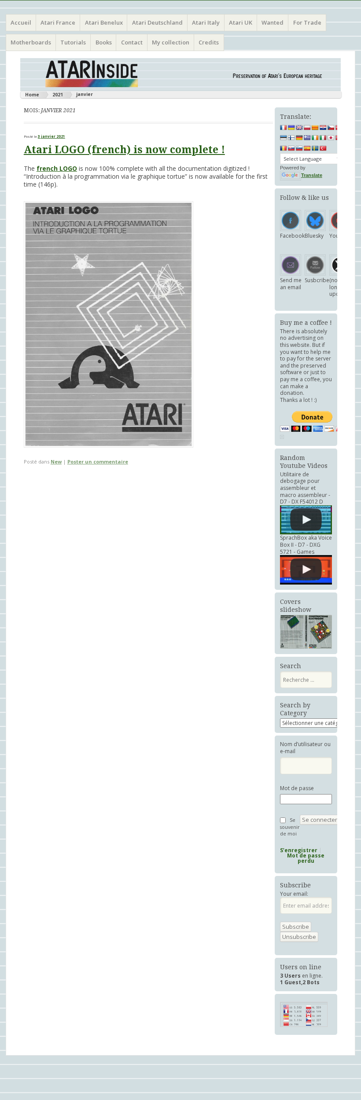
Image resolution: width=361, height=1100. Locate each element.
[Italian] (323, 138)
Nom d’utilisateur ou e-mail (305, 747)
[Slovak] (291, 148)
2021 (57, 95)
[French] (283, 128)
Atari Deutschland (157, 22)
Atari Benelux (104, 22)
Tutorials (73, 42)
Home (32, 95)
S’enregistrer (298, 850)
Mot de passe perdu (305, 858)
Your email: (294, 894)
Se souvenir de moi (290, 827)
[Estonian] (283, 138)
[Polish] (307, 128)
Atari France (58, 22)
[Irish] (315, 138)
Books (104, 42)
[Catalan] (315, 128)
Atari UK (240, 22)
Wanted (273, 22)
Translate (311, 175)
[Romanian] (283, 148)
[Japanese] (331, 138)
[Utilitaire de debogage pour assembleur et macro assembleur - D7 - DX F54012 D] (306, 520)
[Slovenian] (299, 148)
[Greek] (307, 138)
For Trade (307, 22)
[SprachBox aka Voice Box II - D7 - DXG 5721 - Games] (306, 570)
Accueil (21, 22)
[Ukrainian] (291, 128)
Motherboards (31, 42)
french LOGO (57, 168)
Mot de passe (297, 788)
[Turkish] (323, 148)
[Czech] (331, 128)
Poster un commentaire (97, 461)
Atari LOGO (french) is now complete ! (124, 150)
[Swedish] (315, 148)
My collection (170, 42)
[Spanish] (307, 148)
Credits (209, 42)
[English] (299, 128)
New (56, 461)
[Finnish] (291, 138)
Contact (132, 42)
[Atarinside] (180, 74)
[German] (299, 138)
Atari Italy (206, 22)
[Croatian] (323, 128)
